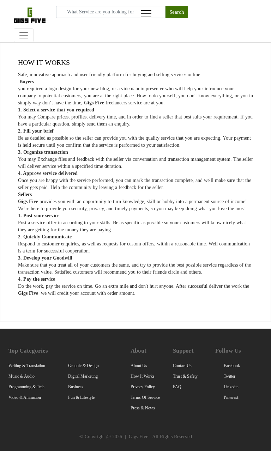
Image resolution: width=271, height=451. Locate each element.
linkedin (231, 386)
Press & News (143, 408)
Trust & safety (185, 376)
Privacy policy (143, 386)
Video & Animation (24, 397)
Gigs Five (138, 436)
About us (139, 365)
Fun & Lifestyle (81, 397)
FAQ (177, 386)
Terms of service (145, 397)
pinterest (230, 397)
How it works (143, 376)
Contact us (182, 365)
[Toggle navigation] (146, 13)
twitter (229, 376)
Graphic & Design (83, 365)
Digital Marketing (83, 376)
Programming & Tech (26, 386)
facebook (231, 365)
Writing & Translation (26, 365)
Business (75, 386)
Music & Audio (21, 376)
